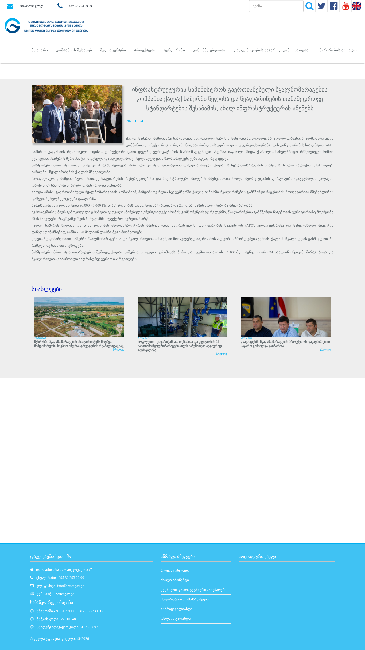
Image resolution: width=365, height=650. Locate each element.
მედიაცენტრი (113, 50)
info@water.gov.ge (31, 6)
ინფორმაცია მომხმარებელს (185, 599)
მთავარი (40, 50)
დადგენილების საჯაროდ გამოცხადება (271, 50)
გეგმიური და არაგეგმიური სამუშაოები (193, 590)
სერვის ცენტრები (175, 570)
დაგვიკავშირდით (48, 556)
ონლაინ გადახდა (176, 619)
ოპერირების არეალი (337, 50)
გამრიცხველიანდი (177, 609)
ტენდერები (174, 50)
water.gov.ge (65, 594)
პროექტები (145, 50)
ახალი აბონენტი (175, 580)
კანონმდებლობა (209, 50)
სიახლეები (47, 289)
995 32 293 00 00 (80, 6)
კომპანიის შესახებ (74, 50)
